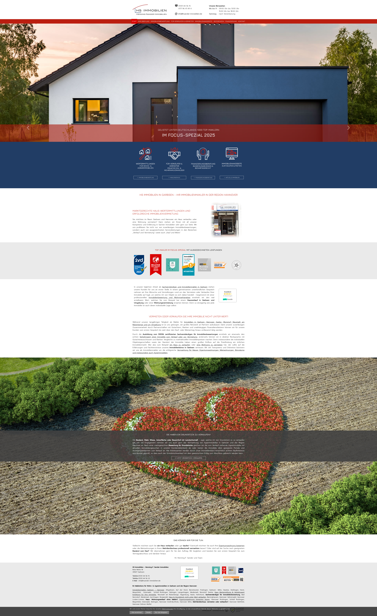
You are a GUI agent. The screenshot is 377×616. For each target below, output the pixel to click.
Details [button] (148, 612)
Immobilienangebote (203, 21)
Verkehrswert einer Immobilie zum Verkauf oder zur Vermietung (168, 337)
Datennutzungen (167, 609)
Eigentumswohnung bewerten (231, 545)
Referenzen (219, 21)
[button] (28, 128)
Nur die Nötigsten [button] (161, 612)
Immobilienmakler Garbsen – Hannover (148, 590)
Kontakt (241, 21)
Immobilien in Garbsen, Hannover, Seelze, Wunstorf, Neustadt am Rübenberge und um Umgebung (188, 323)
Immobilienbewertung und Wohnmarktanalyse (169, 297)
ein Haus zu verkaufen (180, 344)
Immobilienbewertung (160, 21)
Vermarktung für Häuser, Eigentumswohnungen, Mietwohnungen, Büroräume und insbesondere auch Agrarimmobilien (188, 351)
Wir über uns (143, 21)
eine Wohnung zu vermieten (210, 344)
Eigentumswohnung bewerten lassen (194, 599)
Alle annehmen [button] (137, 612)
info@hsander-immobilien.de (189, 13)
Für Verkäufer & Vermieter (182, 21)
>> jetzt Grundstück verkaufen (188, 458)
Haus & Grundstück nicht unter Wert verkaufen (187, 597)
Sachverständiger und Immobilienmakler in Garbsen (184, 287)
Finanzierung (231, 21)
